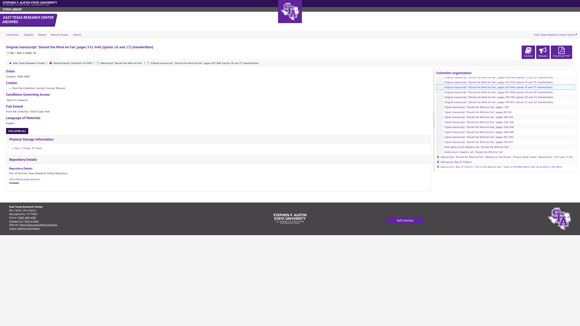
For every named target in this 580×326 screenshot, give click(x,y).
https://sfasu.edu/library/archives (38, 224)
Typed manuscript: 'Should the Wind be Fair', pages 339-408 (479, 127)
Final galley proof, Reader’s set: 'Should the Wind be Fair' (476, 147)
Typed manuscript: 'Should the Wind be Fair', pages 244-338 (479, 122)
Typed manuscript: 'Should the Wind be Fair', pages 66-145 (478, 112)
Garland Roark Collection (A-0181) (72, 63)
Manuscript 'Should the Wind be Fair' (121, 63)
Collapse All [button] (17, 131)
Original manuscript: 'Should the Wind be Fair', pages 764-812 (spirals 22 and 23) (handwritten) (498, 102)
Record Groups (59, 34)
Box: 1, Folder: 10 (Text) (28, 148)
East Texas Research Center (29, 63)
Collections (12, 34)
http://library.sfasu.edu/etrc (24, 179)
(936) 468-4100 (27, 217)
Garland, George (45, 88)
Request (543, 55)
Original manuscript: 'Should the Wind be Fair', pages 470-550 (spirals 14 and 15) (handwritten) (498, 82)
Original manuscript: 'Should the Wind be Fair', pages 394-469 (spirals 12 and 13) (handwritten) (498, 77)
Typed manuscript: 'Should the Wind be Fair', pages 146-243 (478, 117)
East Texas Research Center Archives (28, 19)
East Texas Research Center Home (554, 34)
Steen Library (12, 9)
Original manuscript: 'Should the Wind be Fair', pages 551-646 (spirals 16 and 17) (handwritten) (498, 87)
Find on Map (31, 221)
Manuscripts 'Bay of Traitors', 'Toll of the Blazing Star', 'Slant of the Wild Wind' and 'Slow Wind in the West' (501, 166)
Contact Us (15, 221)
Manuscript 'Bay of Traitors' (456, 161)
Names (42, 34)
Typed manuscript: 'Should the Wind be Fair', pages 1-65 (476, 107)
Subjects (29, 34)
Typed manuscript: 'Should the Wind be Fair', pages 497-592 (479, 137)
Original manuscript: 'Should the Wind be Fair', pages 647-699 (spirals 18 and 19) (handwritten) (498, 92)
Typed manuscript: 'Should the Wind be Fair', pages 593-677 (478, 142)
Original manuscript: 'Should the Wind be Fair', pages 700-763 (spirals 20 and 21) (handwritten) (498, 97)
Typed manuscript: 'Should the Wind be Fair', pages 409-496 (479, 132)
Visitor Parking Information (24, 228)
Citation (528, 55)
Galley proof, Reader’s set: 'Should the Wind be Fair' (473, 151)
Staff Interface (405, 220)
